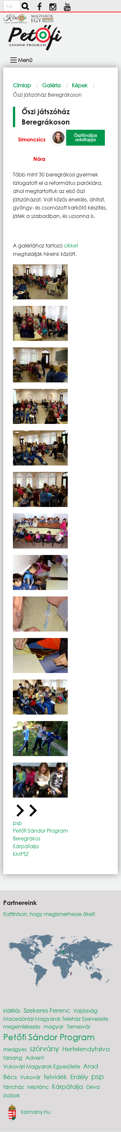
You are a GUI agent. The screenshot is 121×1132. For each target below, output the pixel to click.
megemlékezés (21, 1026)
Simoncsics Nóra (31, 149)
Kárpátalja (26, 846)
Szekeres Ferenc (47, 1010)
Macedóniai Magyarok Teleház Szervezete (55, 1018)
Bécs (10, 1076)
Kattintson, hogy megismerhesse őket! (49, 913)
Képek (79, 85)
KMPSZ (21, 853)
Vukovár (30, 1077)
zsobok (11, 1095)
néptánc (38, 1086)
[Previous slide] (19, 811)
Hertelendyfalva (86, 1049)
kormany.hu (36, 1111)
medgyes (14, 1049)
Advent (34, 1057)
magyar (54, 1026)
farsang (12, 1057)
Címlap (22, 85)
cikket (70, 245)
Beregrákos (26, 838)
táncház (13, 1086)
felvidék (55, 1076)
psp (17, 822)
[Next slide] (32, 811)
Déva (93, 1086)
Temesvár (78, 1026)
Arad (90, 1066)
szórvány (44, 1048)
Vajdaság (85, 1010)
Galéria (51, 85)
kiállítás (11, 1010)
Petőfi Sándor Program (40, 830)
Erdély (79, 1076)
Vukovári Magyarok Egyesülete (41, 1066)
